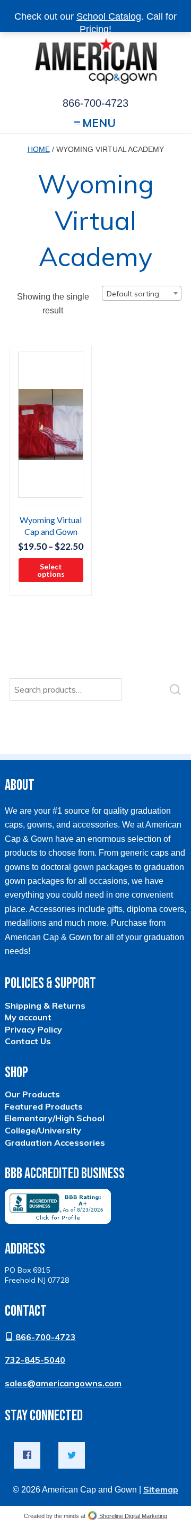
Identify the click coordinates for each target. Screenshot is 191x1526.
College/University (43, 1130)
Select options (51, 570)
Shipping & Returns (45, 1005)
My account (28, 1017)
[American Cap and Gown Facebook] (27, 1455)
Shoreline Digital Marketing (132, 1516)
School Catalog (108, 16)
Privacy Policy (33, 1029)
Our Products (32, 1094)
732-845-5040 (35, 1359)
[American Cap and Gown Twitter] (71, 1455)
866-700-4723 (44, 1337)
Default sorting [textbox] (133, 294)
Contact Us (28, 1041)
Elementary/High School (55, 1118)
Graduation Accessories (55, 1142)
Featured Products (44, 1106)
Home (39, 149)
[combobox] (141, 293)
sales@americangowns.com (63, 1383)
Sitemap (160, 1489)
